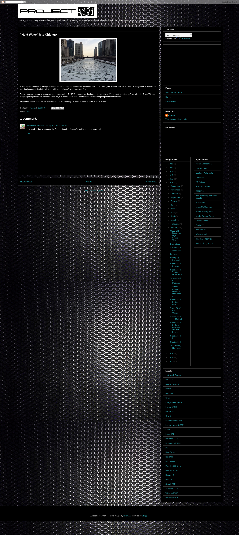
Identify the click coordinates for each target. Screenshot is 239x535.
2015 (170, 179)
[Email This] (52, 108)
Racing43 (169, 475)
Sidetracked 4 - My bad (176, 317)
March (174, 220)
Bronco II (169, 393)
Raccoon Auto (202, 221)
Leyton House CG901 (174, 425)
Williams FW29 (171, 498)
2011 (170, 361)
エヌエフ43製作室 (204, 239)
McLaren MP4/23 (172, 443)
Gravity (168, 416)
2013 (170, 354)
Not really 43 (170, 461)
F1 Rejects (200, 182)
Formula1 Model (203, 186)
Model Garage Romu (205, 216)
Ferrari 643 (170, 411)
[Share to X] (57, 108)
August (174, 201)
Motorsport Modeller (35, 126)
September (176, 197)
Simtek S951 (170, 484)
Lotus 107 (169, 434)
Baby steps (175, 244)
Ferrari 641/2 (171, 407)
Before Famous (172, 384)
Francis (171, 115)
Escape (173, 254)
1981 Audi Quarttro (173, 375)
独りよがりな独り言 (204, 243)
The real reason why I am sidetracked (175, 291)
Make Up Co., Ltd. (204, 207)
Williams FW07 (171, 493)
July (173, 205)
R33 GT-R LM (171, 470)
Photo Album (170, 101)
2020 (170, 168)
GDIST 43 (200, 191)
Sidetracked (175, 342)
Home (89, 182)
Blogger (145, 516)
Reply (29, 133)
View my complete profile (176, 119)
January (174, 227)
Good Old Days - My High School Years (175, 235)
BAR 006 (169, 380)
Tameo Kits (201, 230)
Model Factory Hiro (204, 211)
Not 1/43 (169, 457)
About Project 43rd (173, 92)
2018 (170, 171)
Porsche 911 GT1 (173, 466)
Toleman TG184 (172, 489)
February (175, 224)
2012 (170, 357)
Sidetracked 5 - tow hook (175, 302)
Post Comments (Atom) (94, 191)
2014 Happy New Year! (175, 347)
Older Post (151, 182)
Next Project (170, 452)
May (173, 212)
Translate (186, 38)
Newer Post (26, 182)
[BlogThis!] (54, 108)
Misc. (29, 112)
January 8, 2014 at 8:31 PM (56, 126)
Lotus (167, 430)
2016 (170, 175)
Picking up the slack (175, 258)
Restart (168, 479)
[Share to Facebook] (60, 108)
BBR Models (201, 168)
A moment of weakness (175, 249)
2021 (170, 164)
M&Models (200, 202)
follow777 (127, 516)
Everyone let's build (173, 402)
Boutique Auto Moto (204, 173)
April (173, 216)
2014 (170, 183)
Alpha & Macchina (204, 164)
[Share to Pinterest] (62, 108)
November (175, 190)
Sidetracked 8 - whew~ (175, 265)
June (173, 208)
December (175, 186)
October (174, 193)
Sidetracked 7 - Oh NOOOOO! (176, 272)
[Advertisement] (182, 63)
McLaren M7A (171, 439)
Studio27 (200, 225)
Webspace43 (201, 234)
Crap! (167, 398)
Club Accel (200, 177)
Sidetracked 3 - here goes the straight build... (175, 327)
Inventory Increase (173, 420)
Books (168, 389)
